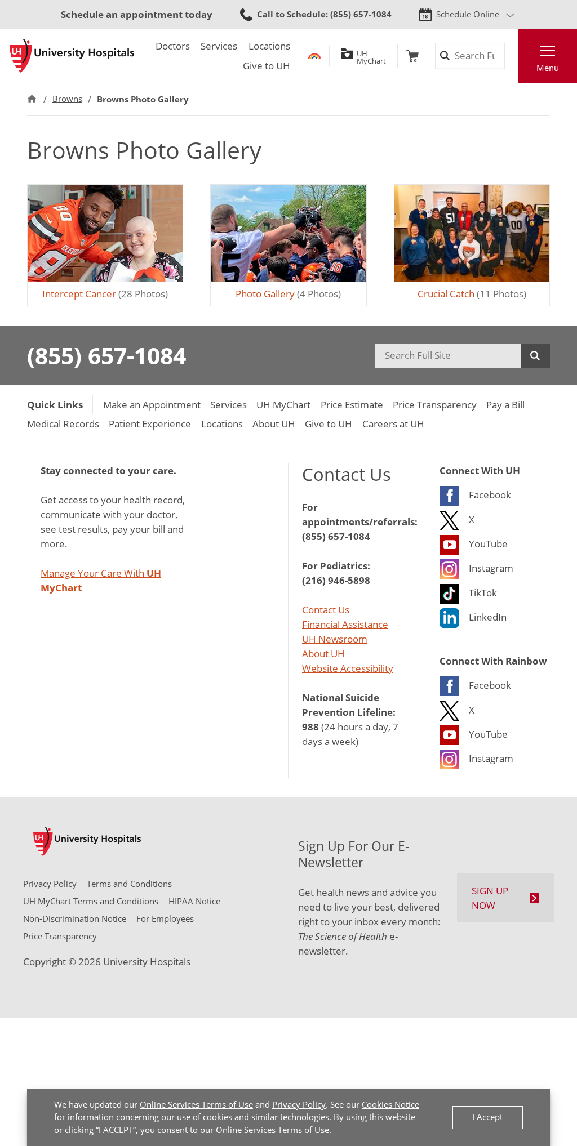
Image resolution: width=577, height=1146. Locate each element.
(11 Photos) (472, 293)
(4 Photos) (288, 293)
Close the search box (511, 56)
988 (310, 726)
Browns (67, 98)
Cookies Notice (390, 1104)
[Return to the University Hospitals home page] (72, 56)
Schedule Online (467, 14)
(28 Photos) (105, 293)
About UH (323, 653)
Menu (547, 68)
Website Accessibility (347, 668)
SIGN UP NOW (490, 898)
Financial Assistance (345, 624)
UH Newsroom (334, 638)
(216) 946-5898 (336, 580)
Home (32, 99)
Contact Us (325, 609)
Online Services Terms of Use (196, 1104)
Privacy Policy (299, 1104)
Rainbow (314, 56)
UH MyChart (371, 55)
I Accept (487, 1117)
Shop (412, 56)
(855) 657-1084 (106, 355)
